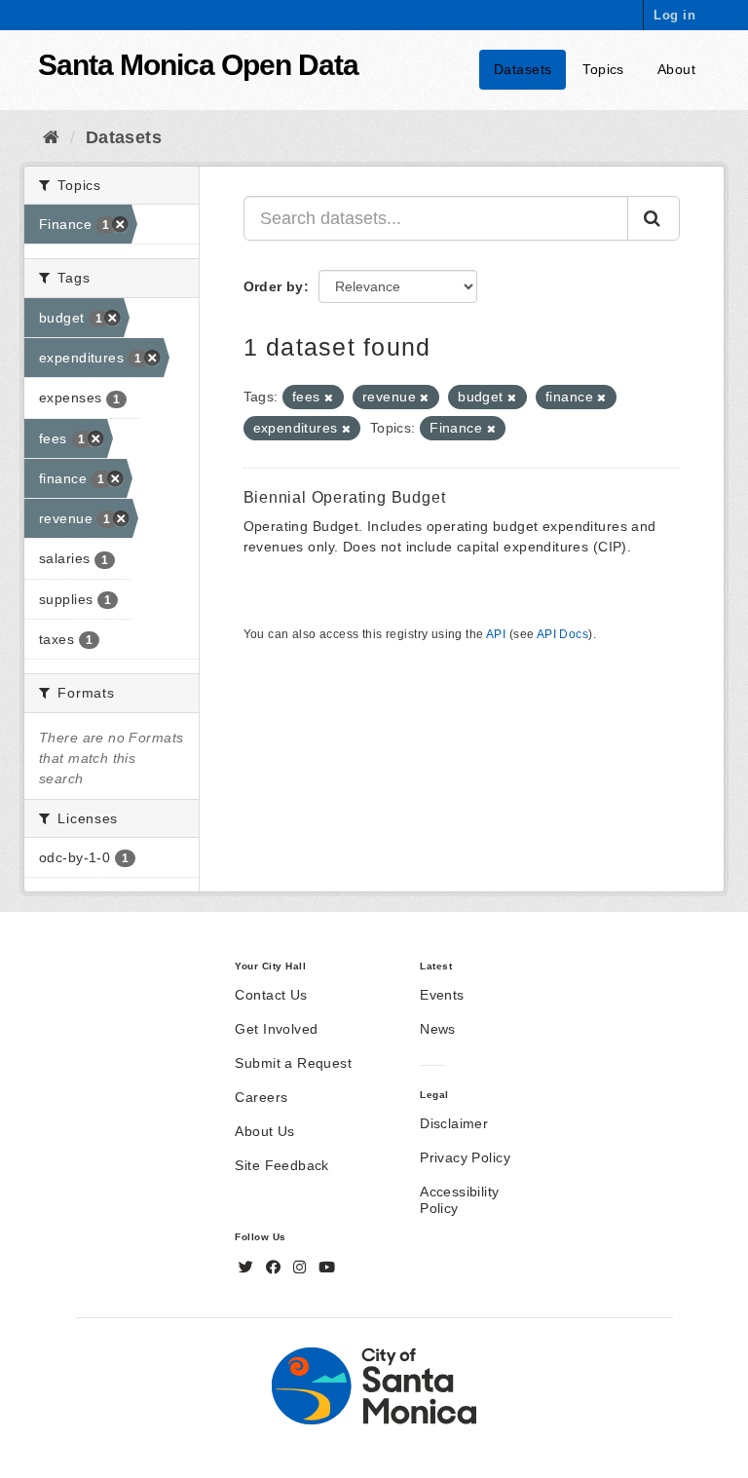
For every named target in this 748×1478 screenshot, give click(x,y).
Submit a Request (293, 1063)
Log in (674, 15)
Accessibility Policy (459, 1200)
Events (442, 995)
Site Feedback (281, 1165)
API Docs (562, 634)
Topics (603, 69)
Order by (273, 286)
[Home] (51, 137)
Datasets (522, 69)
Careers (261, 1097)
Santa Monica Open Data (198, 65)
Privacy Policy (465, 1157)
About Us (264, 1131)
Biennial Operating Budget (344, 497)
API (495, 634)
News (438, 1029)
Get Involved (276, 1029)
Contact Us (271, 995)
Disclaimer (454, 1123)
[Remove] (328, 397)
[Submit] (653, 218)
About (676, 69)
